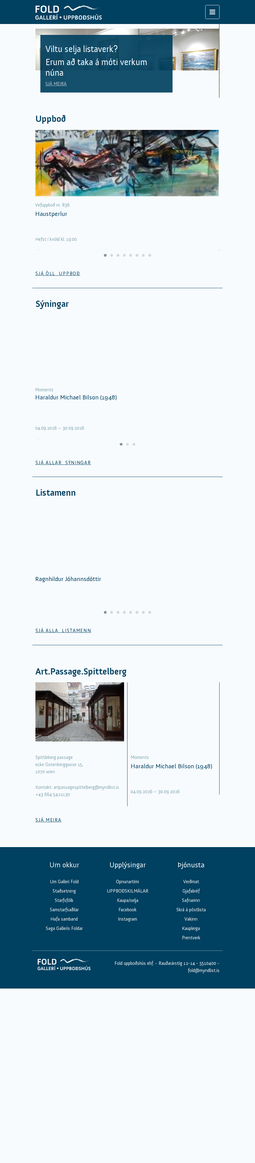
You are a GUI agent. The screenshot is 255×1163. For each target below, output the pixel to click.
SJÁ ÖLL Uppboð (57, 273)
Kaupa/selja (127, 900)
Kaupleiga (191, 928)
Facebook (127, 910)
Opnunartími (127, 881)
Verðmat (191, 881)
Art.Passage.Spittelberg (81, 671)
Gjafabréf (191, 891)
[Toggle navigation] (212, 12)
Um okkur (64, 864)
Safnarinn (191, 900)
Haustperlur (51, 213)
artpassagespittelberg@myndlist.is (86, 787)
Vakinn (190, 919)
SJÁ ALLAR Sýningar (63, 462)
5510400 (208, 963)
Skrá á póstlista (191, 910)
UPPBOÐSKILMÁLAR (127, 891)
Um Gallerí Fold (64, 881)
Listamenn (55, 492)
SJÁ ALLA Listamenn (63, 630)
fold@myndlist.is (204, 970)
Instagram (127, 919)
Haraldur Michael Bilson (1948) (76, 397)
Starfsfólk (64, 900)
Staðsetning (64, 891)
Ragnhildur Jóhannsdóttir (68, 579)
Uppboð (50, 118)
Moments (44, 390)
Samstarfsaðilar (64, 910)
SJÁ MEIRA (56, 84)
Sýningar (52, 303)
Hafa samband (64, 919)
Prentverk (191, 938)
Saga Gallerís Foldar (64, 928)
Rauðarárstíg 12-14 (176, 963)
